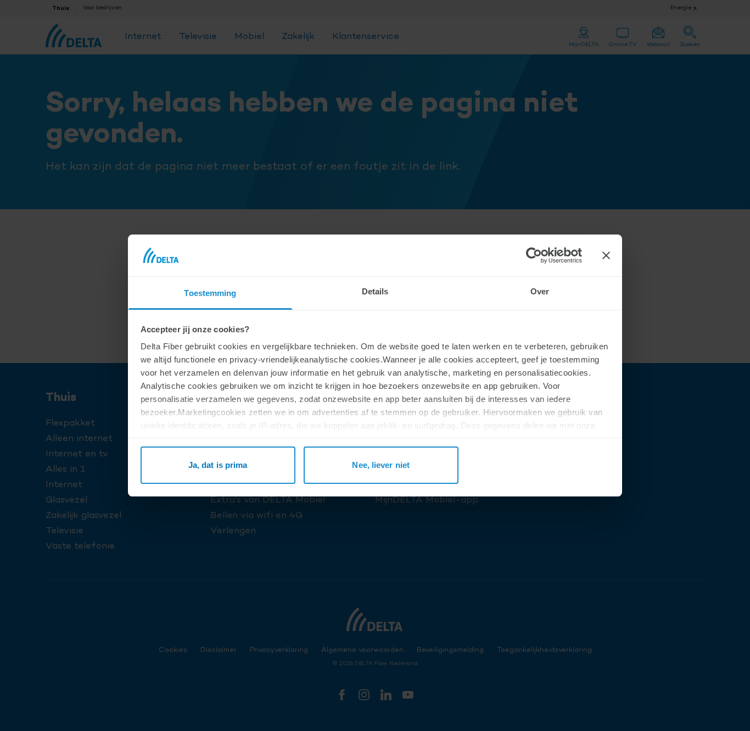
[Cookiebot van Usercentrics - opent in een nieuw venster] (534, 255)
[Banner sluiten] (606, 255)
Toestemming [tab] (210, 293)
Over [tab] (539, 291)
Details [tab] (375, 291)
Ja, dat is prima (218, 465)
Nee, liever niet (381, 465)
